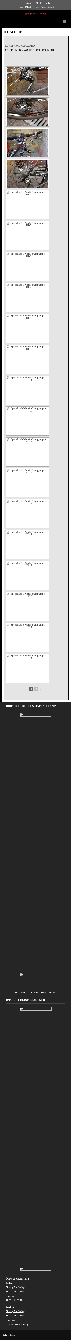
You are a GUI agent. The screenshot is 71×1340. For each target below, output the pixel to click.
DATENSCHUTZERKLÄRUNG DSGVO (35, 992)
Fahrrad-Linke (9, 1335)
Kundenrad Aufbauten (20, 45)
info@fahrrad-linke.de (45, 7)
